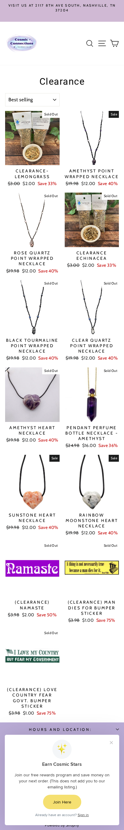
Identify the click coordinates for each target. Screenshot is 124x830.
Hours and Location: (60, 729)
